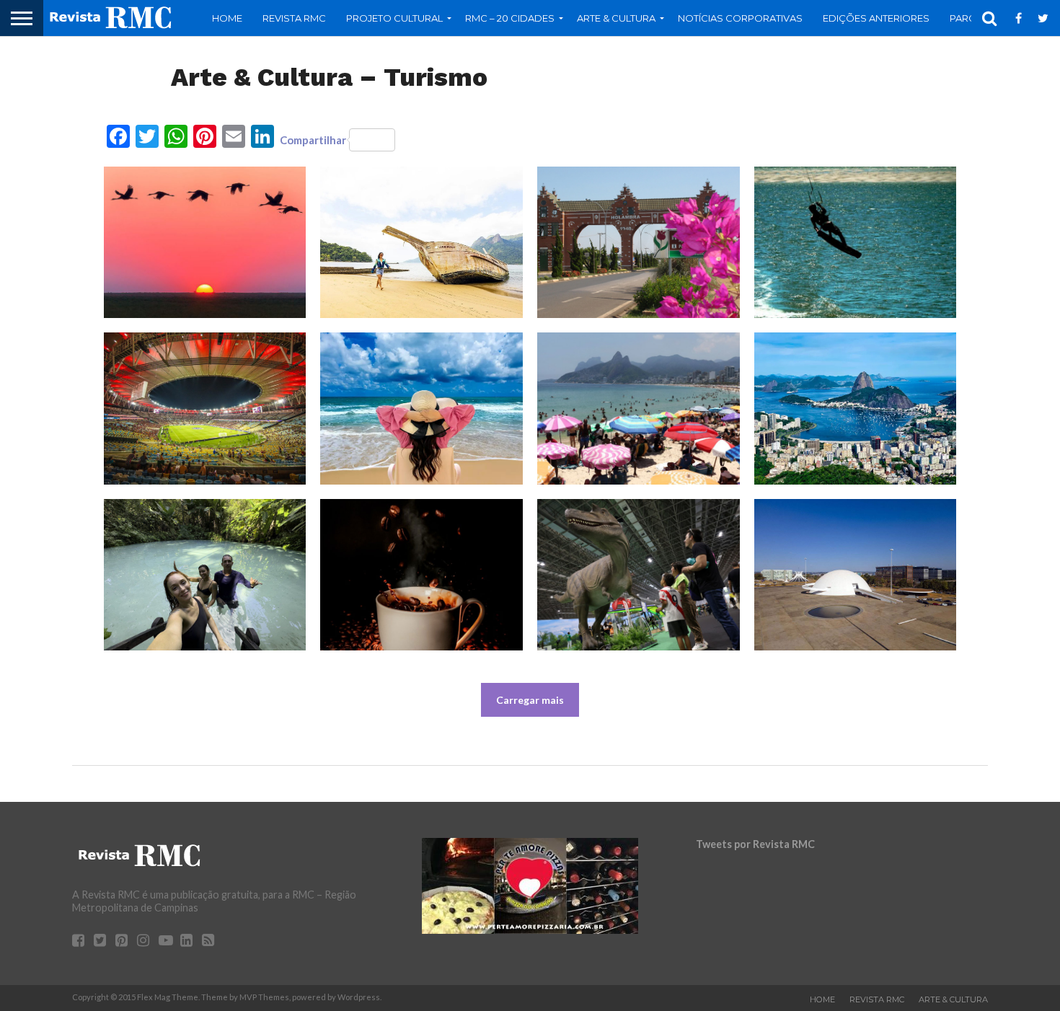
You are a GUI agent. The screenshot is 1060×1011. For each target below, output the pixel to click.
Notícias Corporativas (740, 18)
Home (227, 18)
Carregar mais (530, 700)
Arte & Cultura (953, 999)
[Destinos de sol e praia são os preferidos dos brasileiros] (421, 408)
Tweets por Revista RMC (755, 844)
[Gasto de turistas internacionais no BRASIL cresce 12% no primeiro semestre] (421, 242)
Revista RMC (294, 18)
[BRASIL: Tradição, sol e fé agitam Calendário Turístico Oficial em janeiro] (638, 408)
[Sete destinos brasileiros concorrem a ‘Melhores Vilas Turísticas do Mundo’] (638, 242)
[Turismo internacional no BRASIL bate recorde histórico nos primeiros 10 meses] (205, 574)
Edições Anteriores (876, 18)
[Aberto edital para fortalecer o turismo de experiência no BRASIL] (205, 242)
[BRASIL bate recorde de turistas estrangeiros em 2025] (855, 408)
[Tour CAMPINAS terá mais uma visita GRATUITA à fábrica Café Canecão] (421, 574)
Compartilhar (313, 139)
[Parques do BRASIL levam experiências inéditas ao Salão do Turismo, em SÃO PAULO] (638, 574)
